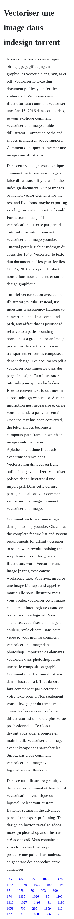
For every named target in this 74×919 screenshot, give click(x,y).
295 (34, 908)
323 (22, 914)
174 (9, 896)
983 (43, 890)
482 (21, 879)
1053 (10, 908)
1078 (20, 890)
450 (61, 884)
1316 (10, 902)
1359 (47, 908)
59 (32, 890)
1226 (10, 914)
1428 (59, 879)
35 (47, 896)
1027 (46, 879)
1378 (23, 884)
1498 (37, 902)
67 (8, 890)
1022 (37, 884)
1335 (22, 896)
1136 (61, 902)
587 (49, 884)
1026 (35, 896)
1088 (35, 914)
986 (48, 914)
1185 (10, 884)
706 (22, 908)
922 (33, 879)
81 (49, 902)
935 (9, 879)
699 (55, 890)
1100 (59, 896)
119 (60, 908)
